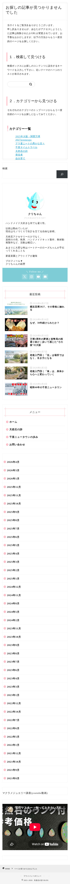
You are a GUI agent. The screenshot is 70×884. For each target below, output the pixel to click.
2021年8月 (13, 778)
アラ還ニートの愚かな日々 (30, 143)
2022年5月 (13, 736)
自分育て (20, 158)
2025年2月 (13, 570)
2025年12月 (14, 487)
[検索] (62, 174)
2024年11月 (14, 595)
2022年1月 (13, 744)
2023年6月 (13, 670)
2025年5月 (13, 545)
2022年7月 (13, 720)
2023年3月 (13, 686)
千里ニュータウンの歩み (23, 437)
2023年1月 (13, 695)
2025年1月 (13, 578)
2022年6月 (13, 728)
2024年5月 (13, 611)
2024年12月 (14, 586)
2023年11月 (14, 628)
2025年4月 (13, 553)
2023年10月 (14, 636)
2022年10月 (14, 711)
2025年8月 (13, 520)
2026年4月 (13, 462)
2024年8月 (13, 603)
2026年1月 (13, 478)
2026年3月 (13, 470)
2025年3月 (13, 561)
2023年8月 (13, 653)
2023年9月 (13, 645)
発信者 (19, 155)
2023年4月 (13, 678)
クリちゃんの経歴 (15, 264)
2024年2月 (13, 620)
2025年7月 (13, 528)
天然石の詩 (21, 151)
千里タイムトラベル (26, 147)
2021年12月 (14, 753)
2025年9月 (13, 512)
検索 (5, 168)
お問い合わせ (17, 444)
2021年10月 (14, 761)
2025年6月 (13, 537)
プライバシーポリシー (33, 876)
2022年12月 (14, 703)
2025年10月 (14, 503)
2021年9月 (13, 770)
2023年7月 (13, 661)
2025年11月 (14, 495)
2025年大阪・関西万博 (27, 136)
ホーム (13, 421)
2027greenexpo (23, 140)
